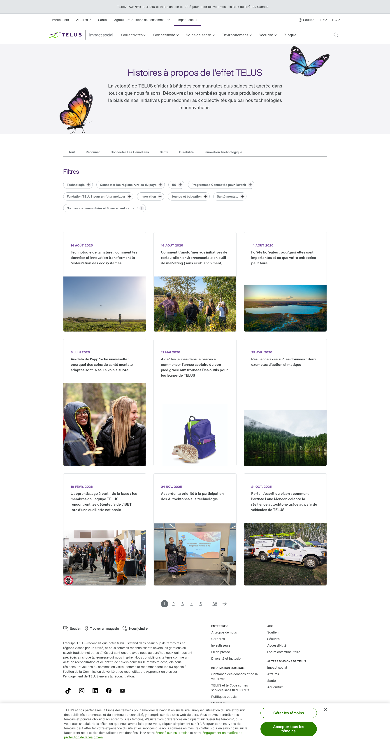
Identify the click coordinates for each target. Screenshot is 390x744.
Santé (102, 19)
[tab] (71, 152)
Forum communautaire (283, 652)
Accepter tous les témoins (288, 728)
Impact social (187, 19)
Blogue (291, 35)
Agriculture (275, 687)
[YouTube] (124, 691)
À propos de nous (224, 632)
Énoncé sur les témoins (172, 733)
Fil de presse (220, 652)
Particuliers (60, 19)
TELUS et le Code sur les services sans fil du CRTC (230, 687)
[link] (291, 35)
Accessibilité (276, 645)
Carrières (218, 638)
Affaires (273, 674)
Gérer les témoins (288, 713)
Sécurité (273, 638)
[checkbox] (78, 185)
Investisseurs (220, 645)
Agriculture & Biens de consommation (142, 19)
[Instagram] (83, 691)
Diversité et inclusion (226, 658)
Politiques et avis (224, 696)
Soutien (273, 632)
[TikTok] (70, 691)
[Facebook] (110, 691)
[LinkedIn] (97, 691)
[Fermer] (325, 710)
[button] (133, 35)
